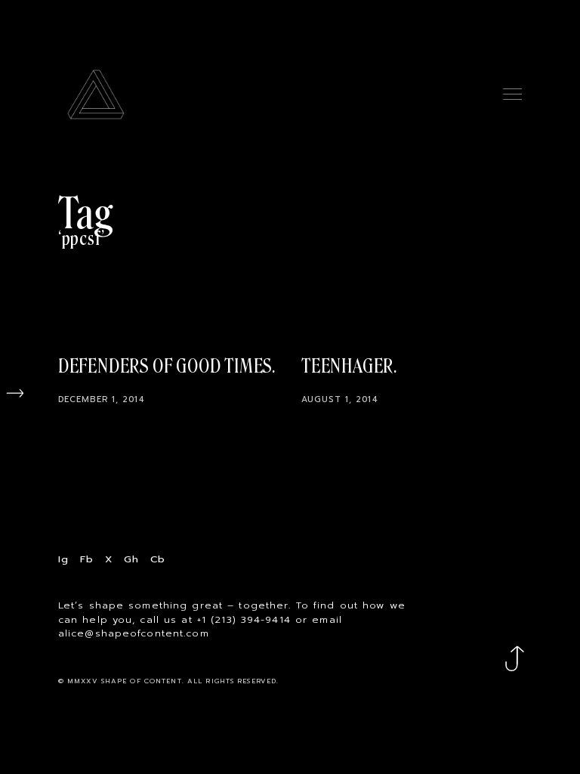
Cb (157, 559)
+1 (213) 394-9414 (244, 620)
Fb (87, 559)
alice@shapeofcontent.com (133, 633)
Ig (63, 559)
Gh (131, 559)
